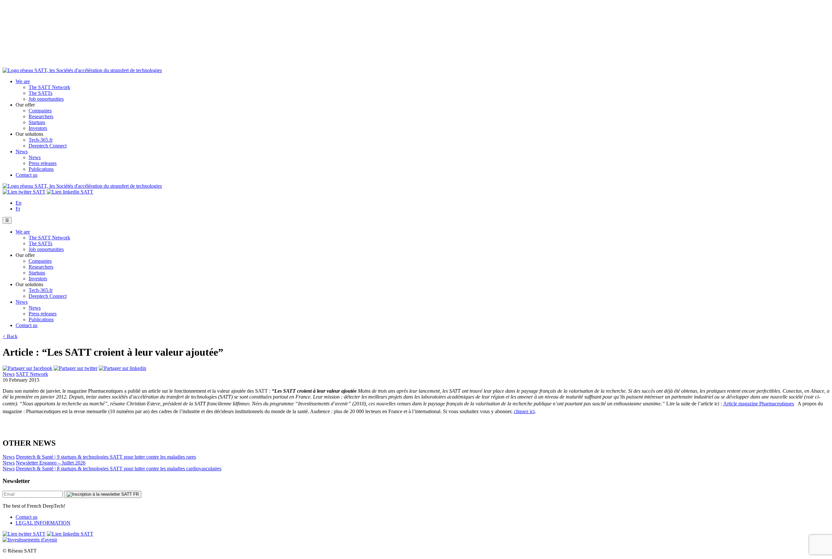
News (22, 151)
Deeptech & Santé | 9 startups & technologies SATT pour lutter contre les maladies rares (106, 457)
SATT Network (32, 374)
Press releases (43, 163)
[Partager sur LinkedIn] (122, 368)
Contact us (26, 175)
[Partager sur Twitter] (76, 368)
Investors (38, 128)
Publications (41, 169)
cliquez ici (524, 411)
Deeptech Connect (48, 145)
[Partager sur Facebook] (27, 368)
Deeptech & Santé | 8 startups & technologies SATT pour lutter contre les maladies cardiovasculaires (118, 468)
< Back (10, 336)
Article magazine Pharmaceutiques (758, 403)
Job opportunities (46, 99)
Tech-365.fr (41, 140)
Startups (37, 122)
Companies (40, 110)
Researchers (41, 116)
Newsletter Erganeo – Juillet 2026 (50, 462)
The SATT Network (49, 87)
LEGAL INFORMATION (43, 523)
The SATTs (40, 93)
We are (23, 81)
